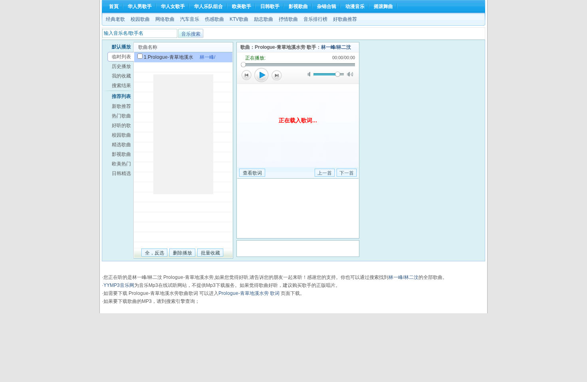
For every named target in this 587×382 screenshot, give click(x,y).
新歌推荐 (121, 106)
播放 (261, 75)
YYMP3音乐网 (118, 285)
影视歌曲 (298, 6)
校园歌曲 (140, 19)
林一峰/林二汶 (336, 47)
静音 (310, 74)
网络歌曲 (165, 19)
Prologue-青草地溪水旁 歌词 (249, 293)
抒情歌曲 (288, 19)
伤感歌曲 (214, 19)
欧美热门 (121, 164)
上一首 (246, 75)
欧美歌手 (241, 6)
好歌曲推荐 (345, 19)
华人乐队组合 (208, 6)
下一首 (277, 75)
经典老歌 (115, 19)
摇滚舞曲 (383, 6)
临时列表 (121, 57)
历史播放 (121, 66)
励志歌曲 (263, 19)
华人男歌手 (140, 6)
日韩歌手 (270, 6)
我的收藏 (121, 76)
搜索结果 (121, 85)
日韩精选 (121, 173)
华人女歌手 (173, 6)
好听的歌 (121, 125)
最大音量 (350, 74)
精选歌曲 (121, 144)
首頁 (114, 6)
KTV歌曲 (239, 19)
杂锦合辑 (326, 6)
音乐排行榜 (315, 19)
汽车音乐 (189, 19)
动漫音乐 (355, 6)
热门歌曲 (121, 116)
